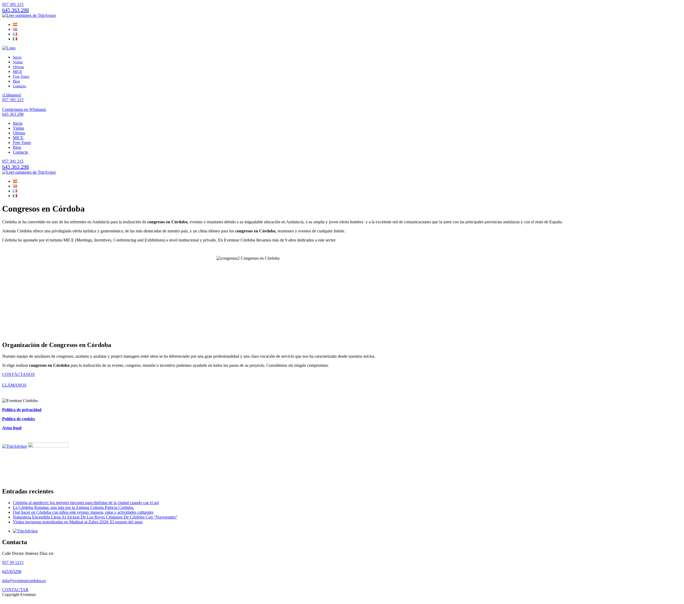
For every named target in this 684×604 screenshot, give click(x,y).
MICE (17, 72)
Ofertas (18, 67)
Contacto (19, 86)
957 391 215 (13, 4)
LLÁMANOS (14, 385)
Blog (16, 81)
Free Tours (21, 77)
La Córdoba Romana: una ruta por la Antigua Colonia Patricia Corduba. (73, 507)
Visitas (18, 62)
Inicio (17, 57)
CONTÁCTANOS (18, 374)
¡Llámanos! (13, 97)
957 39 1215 (13, 562)
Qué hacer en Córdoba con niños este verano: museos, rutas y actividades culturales (83, 512)
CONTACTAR (15, 589)
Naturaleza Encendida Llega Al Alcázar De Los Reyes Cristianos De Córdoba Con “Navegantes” (95, 517)
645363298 (11, 571)
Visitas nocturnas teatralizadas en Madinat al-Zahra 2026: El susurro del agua (77, 522)
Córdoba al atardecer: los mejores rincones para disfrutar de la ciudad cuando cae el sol (86, 502)
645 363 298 (15, 10)
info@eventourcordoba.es (24, 580)
